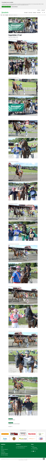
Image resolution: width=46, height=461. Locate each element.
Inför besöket (26, 12)
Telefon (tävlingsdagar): (22, 446)
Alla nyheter (10, 426)
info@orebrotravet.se (18, 416)
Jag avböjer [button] (8, 6)
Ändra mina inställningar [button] (14, 6)
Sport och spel (30, 12)
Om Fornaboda (38, 12)
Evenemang (34, 12)
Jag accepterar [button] (4, 6)
